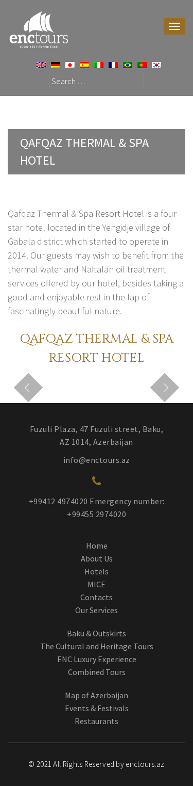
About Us (97, 558)
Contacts (96, 597)
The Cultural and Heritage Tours (96, 646)
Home (97, 545)
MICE (96, 584)
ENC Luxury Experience (96, 659)
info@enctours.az (96, 460)
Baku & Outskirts (96, 633)
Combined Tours (97, 672)
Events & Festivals (97, 708)
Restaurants (96, 721)
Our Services (96, 610)
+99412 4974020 (58, 501)
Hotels (96, 571)
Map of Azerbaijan (96, 695)
